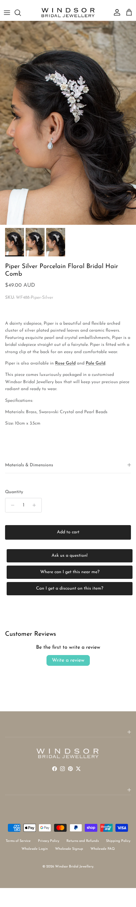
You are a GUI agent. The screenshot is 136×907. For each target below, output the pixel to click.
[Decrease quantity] (10, 505)
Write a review (68, 660)
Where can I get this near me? (69, 572)
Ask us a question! (70, 555)
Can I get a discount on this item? (69, 588)
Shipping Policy (118, 841)
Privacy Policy (48, 841)
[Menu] (7, 13)
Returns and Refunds (82, 841)
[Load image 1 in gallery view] (68, 123)
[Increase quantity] (35, 505)
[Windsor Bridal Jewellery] (68, 12)
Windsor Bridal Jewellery (74, 866)
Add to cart (68, 532)
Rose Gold (65, 363)
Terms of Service (18, 841)
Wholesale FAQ (102, 849)
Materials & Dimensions (29, 465)
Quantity (14, 492)
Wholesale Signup (69, 849)
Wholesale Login (35, 849)
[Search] (21, 13)
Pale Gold (95, 363)
